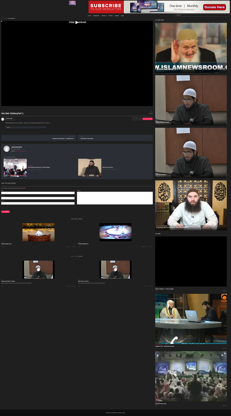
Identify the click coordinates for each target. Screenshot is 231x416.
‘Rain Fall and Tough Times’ (108, 167)
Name (38, 190)
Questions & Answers (159, 344)
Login (122, 15)
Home (89, 15)
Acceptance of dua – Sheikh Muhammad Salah (164, 346)
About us (104, 15)
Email (38, 196)
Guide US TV (158, 68)
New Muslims (157, 402)
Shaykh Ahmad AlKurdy (162, 225)
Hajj (157, 225)
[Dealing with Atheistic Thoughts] (38, 269)
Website (2, 201)
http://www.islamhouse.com (20, 151)
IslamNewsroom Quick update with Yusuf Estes (166, 69)
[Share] (140, 119)
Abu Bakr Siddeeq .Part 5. (6, 244)
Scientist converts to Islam (160, 403)
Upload (117, 15)
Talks (5, 18)
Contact (111, 15)
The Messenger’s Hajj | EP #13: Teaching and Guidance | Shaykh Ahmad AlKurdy (172, 227)
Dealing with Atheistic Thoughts (8, 281)
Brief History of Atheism (83, 281)
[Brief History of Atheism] (115, 269)
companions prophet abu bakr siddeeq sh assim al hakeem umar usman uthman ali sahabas (29, 127)
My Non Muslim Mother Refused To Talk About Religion (39, 167)
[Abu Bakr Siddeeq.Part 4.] (115, 232)
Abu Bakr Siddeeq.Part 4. (83, 244)
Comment (115, 190)
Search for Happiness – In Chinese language (164, 288)
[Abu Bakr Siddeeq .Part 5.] (38, 232)
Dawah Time (30, 166)
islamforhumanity (16, 147)
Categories (96, 15)
